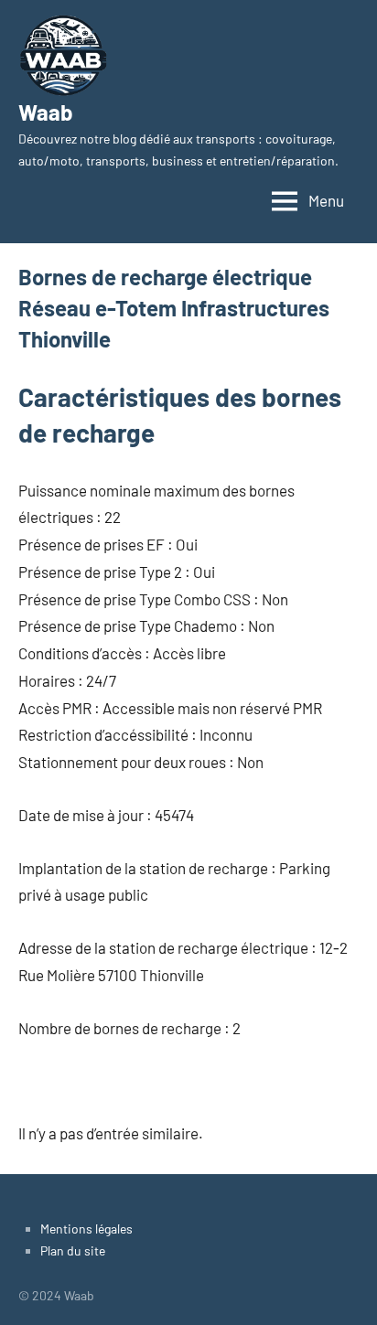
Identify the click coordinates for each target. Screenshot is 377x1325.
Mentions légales (86, 1228)
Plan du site (72, 1250)
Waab (45, 112)
